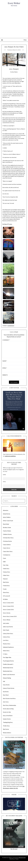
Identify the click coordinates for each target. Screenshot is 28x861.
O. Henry (5, 654)
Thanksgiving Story (8, 722)
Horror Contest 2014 (8, 606)
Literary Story (6, 637)
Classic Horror (6, 548)
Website (5, 375)
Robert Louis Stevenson (9, 674)
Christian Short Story (8, 537)
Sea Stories (6, 691)
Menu (25, 40)
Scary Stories (6, 684)
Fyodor (5, 589)
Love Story (5, 640)
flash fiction (6, 582)
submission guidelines (10, 456)
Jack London (6, 623)
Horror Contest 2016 (8, 609)
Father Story (6, 575)
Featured (5, 578)
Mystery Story (6, 643)
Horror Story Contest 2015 (10, 616)
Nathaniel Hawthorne (8, 647)
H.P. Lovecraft (6, 596)
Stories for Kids (7, 712)
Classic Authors (7, 544)
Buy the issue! (14, 849)
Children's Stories (7, 534)
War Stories (6, 729)
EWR (4, 561)
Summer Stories (7, 719)
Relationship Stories (8, 667)
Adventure (5, 510)
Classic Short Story (7, 551)
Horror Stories (6, 613)
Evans (4, 558)
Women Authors (7, 732)
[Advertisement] (14, 23)
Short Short (6, 695)
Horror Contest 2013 (8, 602)
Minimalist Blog (22, 857)
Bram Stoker (6, 524)
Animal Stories (6, 514)
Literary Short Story (8, 633)
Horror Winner (6, 619)
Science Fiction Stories (8, 688)
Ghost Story (6, 592)
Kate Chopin (6, 630)
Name (4, 361)
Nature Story (6, 650)
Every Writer (14, 3)
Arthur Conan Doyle (8, 520)
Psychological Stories (8, 661)
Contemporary (10, 325)
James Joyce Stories (8, 626)
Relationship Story (7, 671)
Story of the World (7, 715)
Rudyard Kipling (7, 678)
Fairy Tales (5, 565)
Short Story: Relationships (9, 705)
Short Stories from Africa (9, 698)
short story (6, 702)
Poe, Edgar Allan (7, 657)
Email (4, 368)
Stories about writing (8, 708)
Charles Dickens (7, 531)
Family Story (6, 568)
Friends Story (6, 585)
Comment (6, 340)
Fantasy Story (6, 572)
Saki (4, 681)
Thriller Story (6, 725)
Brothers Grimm (7, 527)
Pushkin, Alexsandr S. (8, 664)
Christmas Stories (7, 541)
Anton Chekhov (7, 517)
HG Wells (5, 599)
